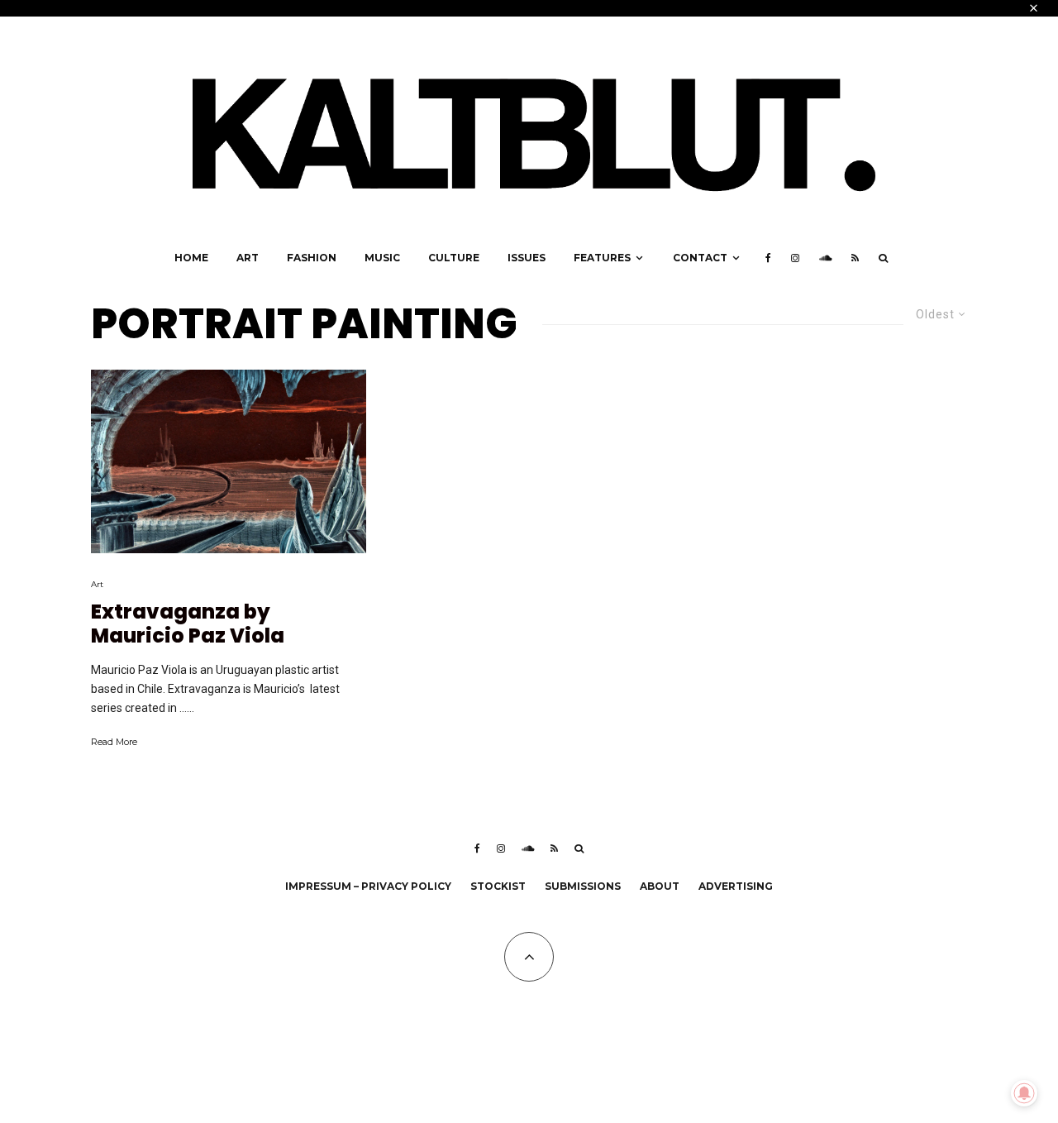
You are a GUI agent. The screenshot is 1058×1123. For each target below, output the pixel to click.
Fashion (311, 257)
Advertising (735, 886)
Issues (527, 257)
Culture (453, 257)
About (659, 886)
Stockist (498, 886)
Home (191, 257)
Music (382, 257)
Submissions (583, 886)
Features (602, 257)
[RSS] (855, 258)
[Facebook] (768, 258)
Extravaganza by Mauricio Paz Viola (187, 624)
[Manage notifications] (1024, 1093)
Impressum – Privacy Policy (368, 886)
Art (247, 257)
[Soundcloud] (825, 258)
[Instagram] (795, 258)
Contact (700, 257)
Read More (114, 742)
